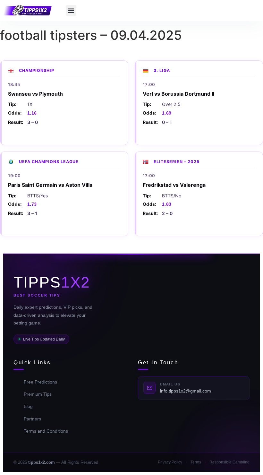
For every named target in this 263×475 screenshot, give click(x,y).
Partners (32, 418)
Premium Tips (38, 394)
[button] (71, 10)
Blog (28, 406)
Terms (196, 462)
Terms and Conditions (46, 431)
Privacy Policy (170, 462)
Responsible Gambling (229, 462)
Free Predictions (40, 381)
